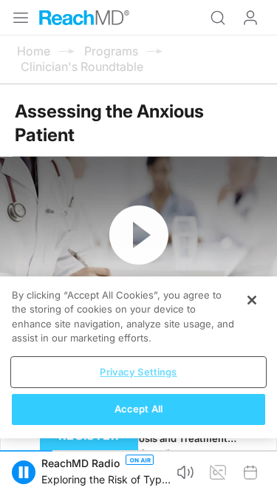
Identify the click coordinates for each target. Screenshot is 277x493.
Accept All (138, 409)
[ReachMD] (84, 17)
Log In (250, 18)
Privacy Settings (138, 372)
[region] (138, 357)
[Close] (252, 300)
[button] (23, 472)
